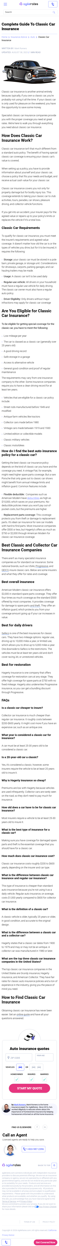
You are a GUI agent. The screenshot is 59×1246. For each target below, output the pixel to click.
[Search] (54, 12)
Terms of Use (29, 1222)
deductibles (33, 498)
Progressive (42, 566)
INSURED (31, 1074)
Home (4, 37)
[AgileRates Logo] (28, 4)
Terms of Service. (9, 1201)
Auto (32, 37)
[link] (52, 4)
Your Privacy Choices (47, 1206)
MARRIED (44, 1074)
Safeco (5, 633)
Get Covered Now (45, 1242)
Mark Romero (20, 1105)
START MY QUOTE (29, 1088)
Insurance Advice (19, 37)
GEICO (5, 570)
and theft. (35, 605)
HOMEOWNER (17, 1074)
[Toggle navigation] (5, 4)
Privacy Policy (26, 1201)
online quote (23, 1014)
